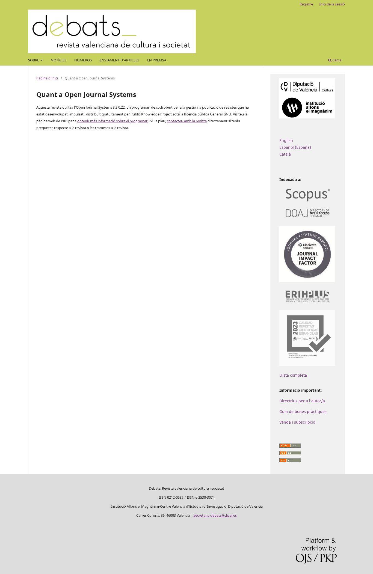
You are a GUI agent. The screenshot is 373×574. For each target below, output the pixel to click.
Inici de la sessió (332, 4)
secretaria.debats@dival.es (215, 515)
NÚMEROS (83, 60)
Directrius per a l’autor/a (302, 400)
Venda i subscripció (297, 422)
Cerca (336, 60)
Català (285, 154)
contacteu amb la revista (187, 120)
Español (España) (295, 147)
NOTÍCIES (58, 60)
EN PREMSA (156, 60)
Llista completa (293, 375)
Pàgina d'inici (47, 78)
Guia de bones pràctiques (303, 411)
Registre (306, 4)
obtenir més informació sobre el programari (112, 120)
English (286, 140)
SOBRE (34, 60)
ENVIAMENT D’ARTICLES (119, 60)
